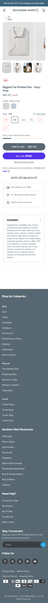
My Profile (7, 511)
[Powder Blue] (13, 106)
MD (14, 120)
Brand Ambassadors (12, 474)
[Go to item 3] (27, 68)
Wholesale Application (13, 468)
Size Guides (8, 447)
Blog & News (8, 479)
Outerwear (7, 349)
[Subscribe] (43, 544)
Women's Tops (9, 379)
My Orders (7, 506)
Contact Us (7, 516)
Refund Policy (23, 571)
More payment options (24, 162)
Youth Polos (8, 404)
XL (32, 120)
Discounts (7, 452)
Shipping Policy (26, 576)
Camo (5, 317)
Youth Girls (7, 420)
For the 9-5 (7, 333)
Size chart (41, 114)
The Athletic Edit (10, 368)
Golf (4, 311)
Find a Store (8, 441)
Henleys (6, 344)
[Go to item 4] (38, 68)
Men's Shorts (9, 354)
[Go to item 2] (17, 68)
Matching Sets (9, 374)
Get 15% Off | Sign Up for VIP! (24, 177)
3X (6, 128)
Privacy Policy (8, 571)
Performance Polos (11, 338)
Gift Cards (7, 436)
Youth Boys (8, 409)
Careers (6, 484)
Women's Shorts (10, 385)
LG (23, 120)
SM (6, 120)
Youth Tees (7, 415)
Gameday (7, 322)
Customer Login (10, 500)
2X (40, 120)
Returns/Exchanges (12, 463)
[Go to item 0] (7, 68)
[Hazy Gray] (6, 106)
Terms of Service (9, 576)
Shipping (6, 457)
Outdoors (7, 328)
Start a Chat (8, 522)
